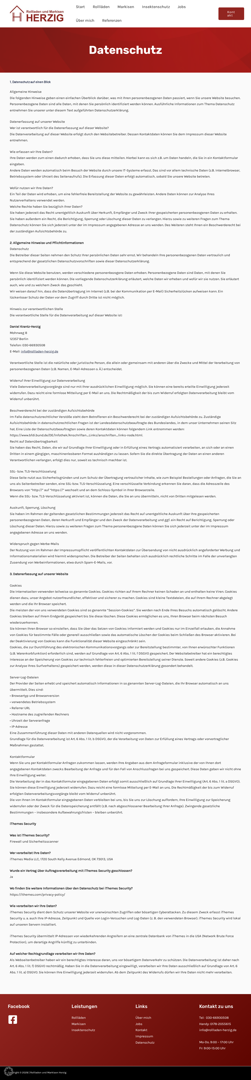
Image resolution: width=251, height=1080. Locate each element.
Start (80, 7)
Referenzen (112, 20)
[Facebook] (13, 1019)
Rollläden (101, 7)
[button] (231, 13)
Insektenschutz (156, 7)
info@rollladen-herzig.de (39, 351)
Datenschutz (145, 1042)
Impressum (144, 1036)
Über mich (85, 20)
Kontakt (141, 1030)
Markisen (125, 7)
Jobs (182, 7)
